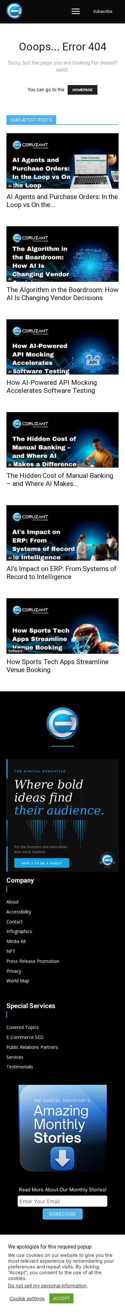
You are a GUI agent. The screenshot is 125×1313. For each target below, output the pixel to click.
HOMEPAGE (82, 90)
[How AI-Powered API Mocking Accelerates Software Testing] (62, 347)
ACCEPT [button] (61, 1298)
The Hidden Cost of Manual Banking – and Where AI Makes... (59, 480)
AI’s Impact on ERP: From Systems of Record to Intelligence (61, 573)
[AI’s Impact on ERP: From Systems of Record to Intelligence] (62, 533)
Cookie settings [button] (27, 1298)
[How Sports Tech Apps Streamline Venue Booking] (62, 626)
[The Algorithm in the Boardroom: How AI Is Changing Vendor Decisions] (62, 254)
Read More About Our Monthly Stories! (62, 1190)
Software (15, 651)
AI (10, 186)
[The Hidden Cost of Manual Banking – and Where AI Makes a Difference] (62, 440)
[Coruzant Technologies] (14, 11)
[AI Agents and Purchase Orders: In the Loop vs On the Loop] (62, 161)
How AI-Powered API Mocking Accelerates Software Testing (51, 386)
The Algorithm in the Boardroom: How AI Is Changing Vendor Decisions (62, 294)
